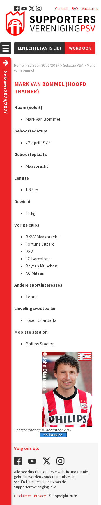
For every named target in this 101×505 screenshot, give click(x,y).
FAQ (75, 8)
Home (19, 65)
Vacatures (90, 8)
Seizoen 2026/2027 (43, 65)
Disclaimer (22, 495)
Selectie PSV (73, 65)
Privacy (40, 495)
